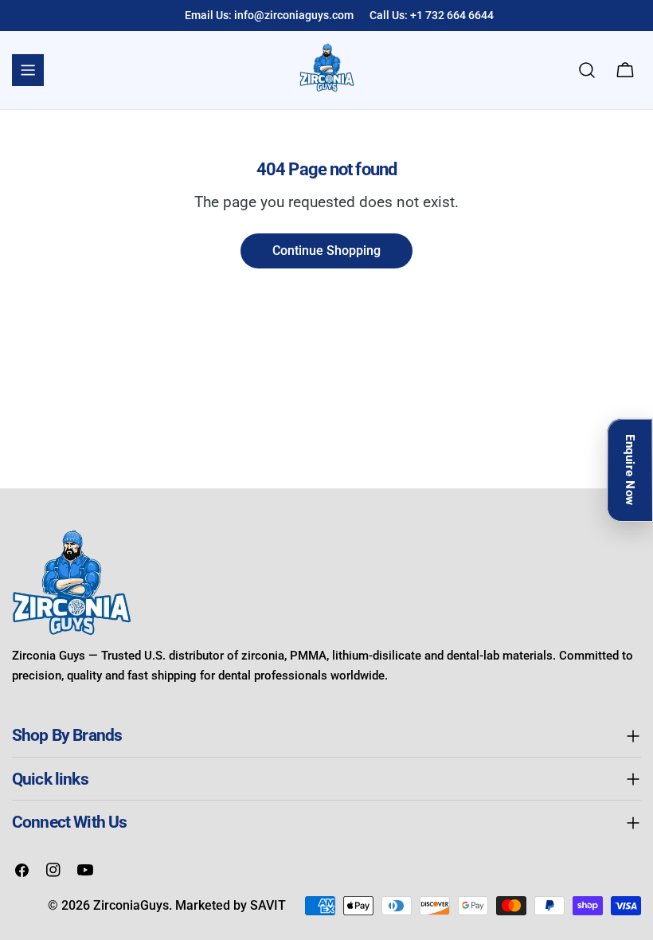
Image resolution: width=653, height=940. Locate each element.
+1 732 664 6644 (452, 15)
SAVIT (268, 905)
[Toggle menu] (28, 70)
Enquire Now (630, 470)
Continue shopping (326, 250)
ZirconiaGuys (131, 905)
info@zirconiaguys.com (294, 15)
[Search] (587, 70)
